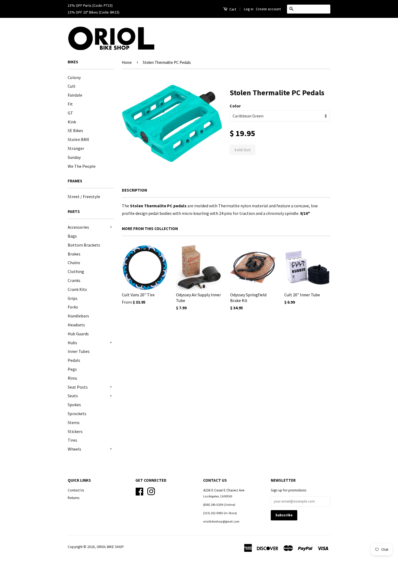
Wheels (74, 449)
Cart (232, 9)
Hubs (72, 342)
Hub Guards (78, 333)
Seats (73, 395)
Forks (73, 307)
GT (70, 113)
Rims (72, 378)
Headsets (76, 324)
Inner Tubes (79, 351)
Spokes (74, 404)
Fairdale (75, 95)
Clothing (76, 271)
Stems (74, 422)
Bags (72, 236)
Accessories (78, 227)
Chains (74, 262)
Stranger (76, 148)
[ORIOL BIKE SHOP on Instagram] (151, 490)
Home (127, 62)
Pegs (72, 369)
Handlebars (78, 316)
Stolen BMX (78, 139)
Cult (72, 86)
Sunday (74, 157)
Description (134, 190)
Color (235, 106)
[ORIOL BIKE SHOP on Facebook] (139, 490)
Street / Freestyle (84, 196)
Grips (72, 298)
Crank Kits (77, 289)
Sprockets (77, 413)
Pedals (74, 360)
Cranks (74, 280)
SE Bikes (75, 130)
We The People (82, 166)
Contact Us (76, 490)
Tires (72, 440)
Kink (72, 121)
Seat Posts (78, 387)
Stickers (75, 431)
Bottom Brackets (84, 245)
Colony (74, 77)
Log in (248, 8)
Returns (73, 498)
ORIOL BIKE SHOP (110, 546)
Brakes (74, 254)
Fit (70, 104)
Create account (268, 8)
